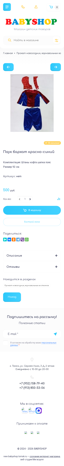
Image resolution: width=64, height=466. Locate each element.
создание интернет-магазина (45, 456)
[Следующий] (55, 67)
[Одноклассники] (14, 239)
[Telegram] (18, 239)
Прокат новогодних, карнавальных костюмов (27, 286)
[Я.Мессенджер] (5, 239)
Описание (14, 255)
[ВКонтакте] (9, 239)
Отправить (55, 334)
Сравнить (58, 199)
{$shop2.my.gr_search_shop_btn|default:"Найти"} (9, 40)
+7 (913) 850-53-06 (32, 387)
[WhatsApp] (27, 239)
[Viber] (22, 239)
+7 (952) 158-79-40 (32, 383)
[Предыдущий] (8, 67)
